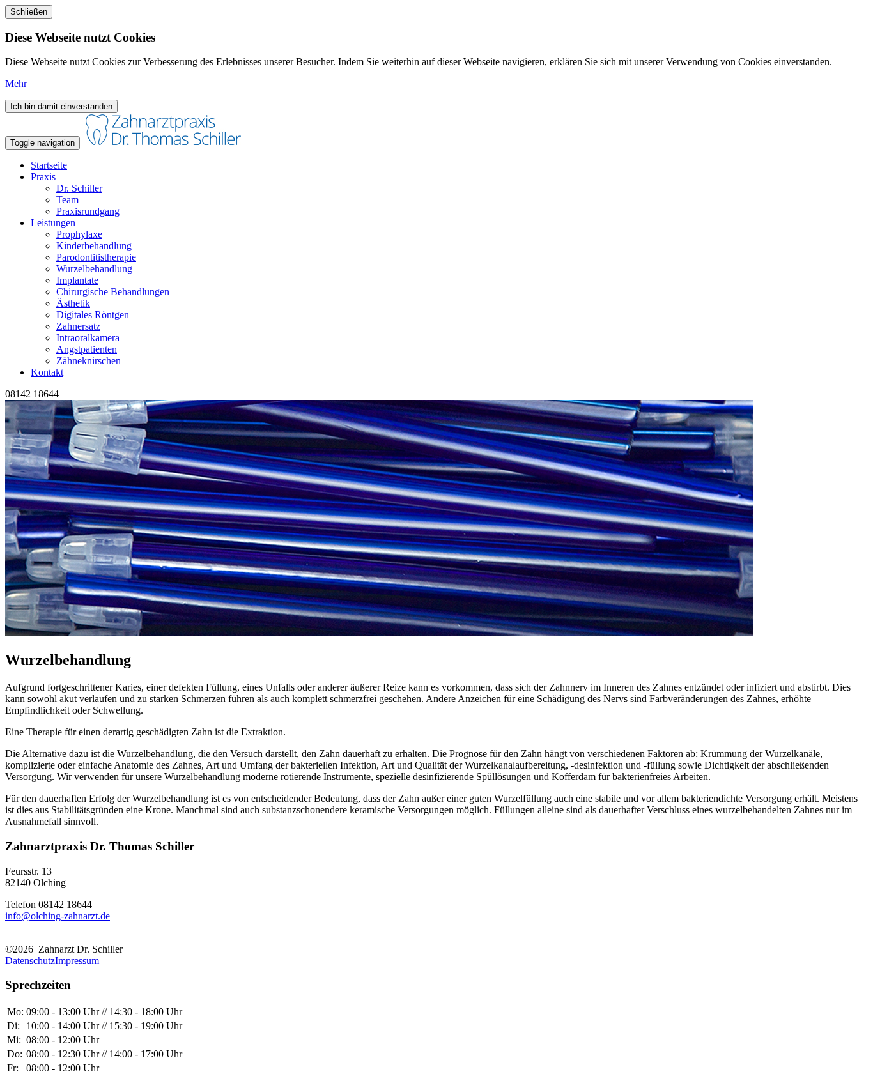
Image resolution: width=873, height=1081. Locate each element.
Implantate (77, 280)
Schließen (28, 12)
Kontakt (47, 372)
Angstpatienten (86, 349)
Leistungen (53, 222)
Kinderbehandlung (94, 245)
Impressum (77, 960)
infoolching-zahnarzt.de (57, 915)
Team (67, 199)
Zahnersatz (78, 326)
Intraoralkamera (88, 337)
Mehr (16, 83)
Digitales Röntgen (92, 314)
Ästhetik (73, 303)
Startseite (49, 165)
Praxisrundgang (88, 211)
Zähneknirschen (88, 360)
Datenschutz (30, 960)
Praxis (43, 176)
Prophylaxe (79, 234)
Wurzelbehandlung (94, 268)
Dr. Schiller (79, 188)
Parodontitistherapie (96, 257)
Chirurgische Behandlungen (112, 291)
